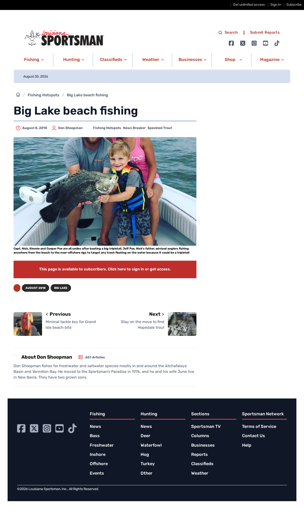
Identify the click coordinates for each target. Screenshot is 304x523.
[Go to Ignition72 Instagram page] (254, 43)
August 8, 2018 (34, 128)
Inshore (97, 455)
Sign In (276, 5)
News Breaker (134, 128)
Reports (199, 455)
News (95, 427)
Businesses (203, 446)
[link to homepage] (64, 38)
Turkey (148, 464)
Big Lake (60, 288)
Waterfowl (151, 446)
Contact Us (253, 436)
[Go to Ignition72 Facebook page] (231, 43)
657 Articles (95, 357)
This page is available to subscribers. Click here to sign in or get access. (105, 269)
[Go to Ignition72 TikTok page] (277, 43)
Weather (199, 474)
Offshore (99, 464)
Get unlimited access (249, 5)
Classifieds (202, 464)
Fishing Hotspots (43, 95)
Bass (95, 436)
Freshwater (102, 446)
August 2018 (35, 288)
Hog (145, 455)
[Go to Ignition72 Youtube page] (265, 43)
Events (97, 474)
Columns (200, 436)
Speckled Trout (159, 128)
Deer (145, 436)
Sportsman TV (206, 427)
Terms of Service (259, 427)
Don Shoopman (70, 128)
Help (246, 446)
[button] (33, 60)
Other (146, 474)
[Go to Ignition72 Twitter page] (243, 43)
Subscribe (294, 5)
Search (231, 33)
